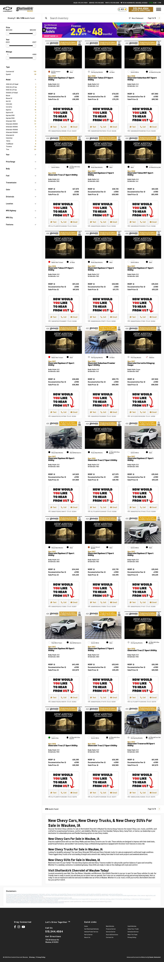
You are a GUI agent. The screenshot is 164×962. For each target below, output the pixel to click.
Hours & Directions (141, 10)
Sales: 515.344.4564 (80, 2)
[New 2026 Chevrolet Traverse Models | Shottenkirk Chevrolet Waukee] (103, 30)
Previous (44, 30)
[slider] (7, 33)
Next (162, 30)
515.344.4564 (141, 8)
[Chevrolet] (7, 9)
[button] (120, 339)
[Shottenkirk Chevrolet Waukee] (24, 9)
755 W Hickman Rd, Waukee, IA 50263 (134, 2)
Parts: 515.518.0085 (112, 2)
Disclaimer (156, 27)
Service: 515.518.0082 (96, 2)
